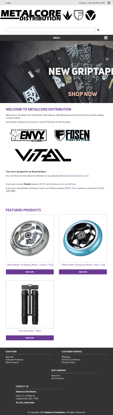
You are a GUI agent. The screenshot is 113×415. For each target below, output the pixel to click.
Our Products (57, 378)
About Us (55, 375)
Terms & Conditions (71, 359)
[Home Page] (48, 15)
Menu (56, 37)
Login (8, 2)
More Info (30, 272)
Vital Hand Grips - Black (30, 330)
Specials (10, 356)
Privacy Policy (68, 362)
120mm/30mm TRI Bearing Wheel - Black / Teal (83, 264)
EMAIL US (69, 188)
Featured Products (14, 359)
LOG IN (42, 184)
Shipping (66, 356)
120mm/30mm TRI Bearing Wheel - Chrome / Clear (29, 264)
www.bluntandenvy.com (77, 175)
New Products (12, 362)
